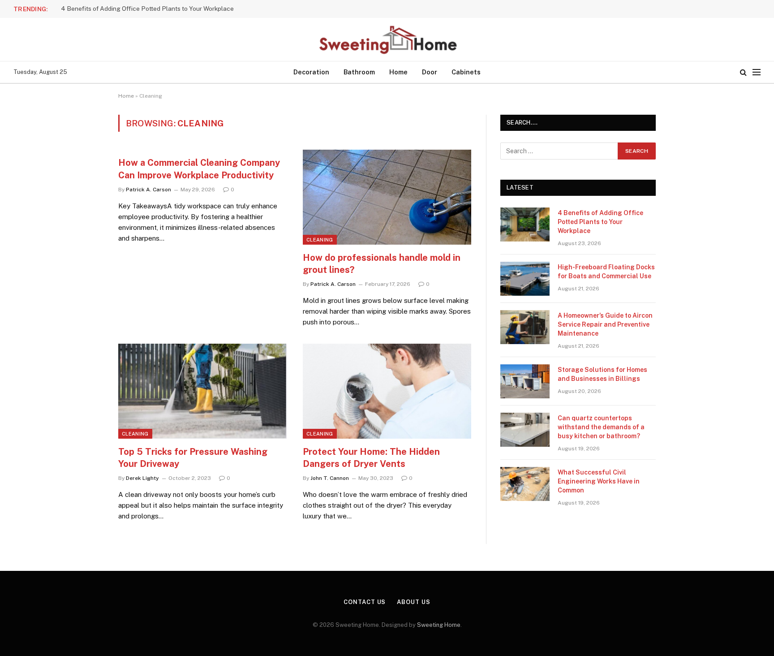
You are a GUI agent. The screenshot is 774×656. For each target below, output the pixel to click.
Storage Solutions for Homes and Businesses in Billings (602, 374)
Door (429, 72)
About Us (413, 602)
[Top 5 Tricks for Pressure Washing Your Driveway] (202, 391)
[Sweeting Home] (387, 39)
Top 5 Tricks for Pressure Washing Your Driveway (192, 457)
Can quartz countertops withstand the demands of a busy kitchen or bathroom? (601, 427)
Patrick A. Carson (148, 189)
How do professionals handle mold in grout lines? (381, 263)
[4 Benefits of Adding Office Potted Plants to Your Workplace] (525, 224)
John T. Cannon (329, 478)
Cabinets (466, 72)
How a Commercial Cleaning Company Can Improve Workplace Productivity (199, 168)
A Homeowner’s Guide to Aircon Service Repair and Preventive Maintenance (605, 324)
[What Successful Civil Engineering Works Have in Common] (525, 484)
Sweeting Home (438, 624)
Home (398, 72)
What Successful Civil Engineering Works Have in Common (599, 481)
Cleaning (319, 239)
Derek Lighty (142, 478)
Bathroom (359, 72)
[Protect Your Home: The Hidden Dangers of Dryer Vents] (387, 391)
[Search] (743, 72)
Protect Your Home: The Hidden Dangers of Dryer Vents (371, 457)
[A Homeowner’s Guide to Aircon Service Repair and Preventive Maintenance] (525, 327)
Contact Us (365, 602)
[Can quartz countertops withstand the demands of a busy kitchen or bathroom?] (525, 430)
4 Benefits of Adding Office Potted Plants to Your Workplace (600, 221)
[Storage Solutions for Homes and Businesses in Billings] (525, 381)
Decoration (311, 72)
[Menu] (756, 72)
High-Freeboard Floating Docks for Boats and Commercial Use (150, 8)
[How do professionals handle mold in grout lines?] (387, 197)
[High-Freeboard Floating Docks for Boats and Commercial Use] (525, 279)
